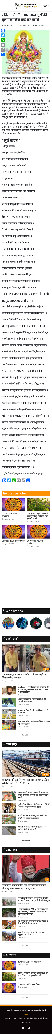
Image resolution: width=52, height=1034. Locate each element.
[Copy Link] (3, 49)
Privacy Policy (17, 1018)
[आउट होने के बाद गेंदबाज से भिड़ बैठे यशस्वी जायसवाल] (9, 702)
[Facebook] (3, 30)
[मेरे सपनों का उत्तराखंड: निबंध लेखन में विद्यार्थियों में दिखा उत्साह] (9, 924)
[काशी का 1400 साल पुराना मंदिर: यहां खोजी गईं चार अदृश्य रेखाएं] (9, 819)
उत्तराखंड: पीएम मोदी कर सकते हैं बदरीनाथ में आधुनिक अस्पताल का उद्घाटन (24, 887)
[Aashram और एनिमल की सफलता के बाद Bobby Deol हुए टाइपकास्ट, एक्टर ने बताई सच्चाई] (9, 690)
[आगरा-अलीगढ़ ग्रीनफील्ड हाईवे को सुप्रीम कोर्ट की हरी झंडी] (9, 830)
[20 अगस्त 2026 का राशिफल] (38, 531)
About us (7, 1018)
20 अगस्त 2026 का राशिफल (35, 542)
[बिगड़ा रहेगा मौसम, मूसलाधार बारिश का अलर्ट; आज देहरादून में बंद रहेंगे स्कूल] (9, 901)
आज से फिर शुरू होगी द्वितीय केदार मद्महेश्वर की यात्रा (31, 933)
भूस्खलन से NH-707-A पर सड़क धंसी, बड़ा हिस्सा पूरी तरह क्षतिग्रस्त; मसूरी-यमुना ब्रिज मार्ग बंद (33, 911)
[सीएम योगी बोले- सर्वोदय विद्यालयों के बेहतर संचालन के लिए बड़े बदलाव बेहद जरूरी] (9, 796)
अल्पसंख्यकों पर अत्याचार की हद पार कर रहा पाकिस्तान (34, 722)
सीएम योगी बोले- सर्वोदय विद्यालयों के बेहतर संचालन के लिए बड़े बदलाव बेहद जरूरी (33, 795)
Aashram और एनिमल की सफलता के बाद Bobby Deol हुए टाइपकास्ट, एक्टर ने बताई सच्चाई (33, 689)
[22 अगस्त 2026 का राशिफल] (13, 504)
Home (26, 1014)
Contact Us (26, 1022)
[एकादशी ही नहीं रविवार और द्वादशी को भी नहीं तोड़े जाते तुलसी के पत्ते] (38, 504)
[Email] (3, 45)
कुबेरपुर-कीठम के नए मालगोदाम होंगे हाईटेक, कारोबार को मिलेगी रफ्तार (26, 781)
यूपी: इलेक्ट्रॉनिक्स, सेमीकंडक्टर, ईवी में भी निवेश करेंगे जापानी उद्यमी (33, 805)
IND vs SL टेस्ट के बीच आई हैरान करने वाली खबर (33, 711)
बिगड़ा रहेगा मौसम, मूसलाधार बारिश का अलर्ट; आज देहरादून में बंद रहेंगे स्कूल (34, 899)
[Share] (3, 54)
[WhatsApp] (3, 40)
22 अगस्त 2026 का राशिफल (10, 514)
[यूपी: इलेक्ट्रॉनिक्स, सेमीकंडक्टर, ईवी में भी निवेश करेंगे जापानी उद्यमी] (9, 808)
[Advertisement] (26, 38)
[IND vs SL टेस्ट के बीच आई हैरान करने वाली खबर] (9, 714)
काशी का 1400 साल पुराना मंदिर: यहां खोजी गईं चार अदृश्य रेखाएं (33, 816)
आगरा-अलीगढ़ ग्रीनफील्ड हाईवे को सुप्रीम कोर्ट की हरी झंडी (32, 828)
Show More (26, 735)
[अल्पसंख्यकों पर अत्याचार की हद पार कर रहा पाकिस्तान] (9, 725)
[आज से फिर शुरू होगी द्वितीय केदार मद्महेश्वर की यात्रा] (9, 936)
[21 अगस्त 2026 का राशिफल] (13, 531)
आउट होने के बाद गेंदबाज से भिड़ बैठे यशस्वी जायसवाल (32, 700)
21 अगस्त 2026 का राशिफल (13, 541)
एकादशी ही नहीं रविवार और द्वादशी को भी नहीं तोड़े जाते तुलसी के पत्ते (38, 516)
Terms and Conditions (31, 1018)
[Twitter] (3, 35)
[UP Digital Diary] (26, 5)
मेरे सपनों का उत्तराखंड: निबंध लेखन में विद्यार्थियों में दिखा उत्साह (33, 922)
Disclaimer (44, 1018)
